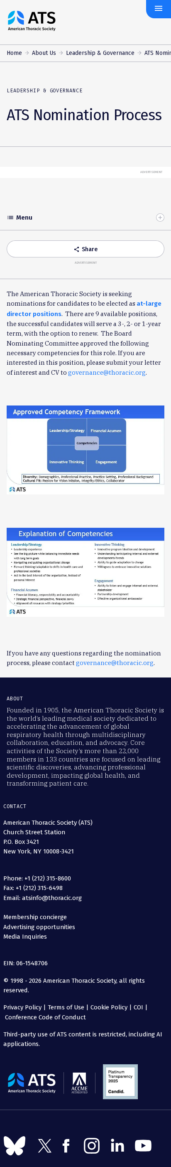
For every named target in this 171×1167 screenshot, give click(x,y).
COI (138, 1007)
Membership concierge (35, 917)
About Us (44, 53)
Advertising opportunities (39, 927)
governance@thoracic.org (107, 372)
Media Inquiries (25, 936)
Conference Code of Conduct (44, 1017)
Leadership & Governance (100, 53)
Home (14, 53)
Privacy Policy (22, 1007)
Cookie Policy (108, 1007)
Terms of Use (66, 1007)
